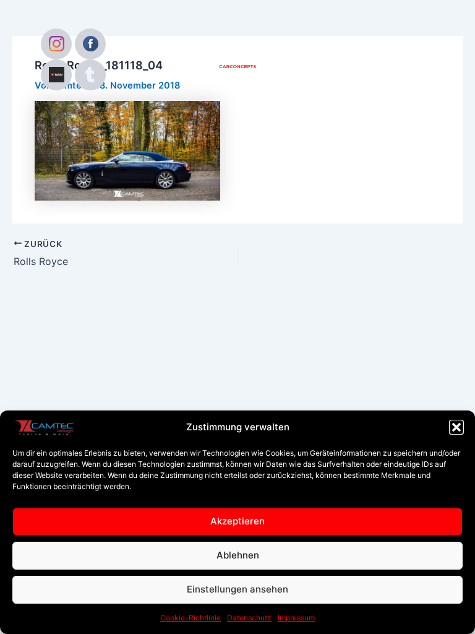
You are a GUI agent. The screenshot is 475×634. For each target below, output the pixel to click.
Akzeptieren (237, 521)
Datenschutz (249, 617)
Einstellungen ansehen (237, 589)
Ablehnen (237, 555)
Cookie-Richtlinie (190, 617)
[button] (456, 427)
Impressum (296, 617)
